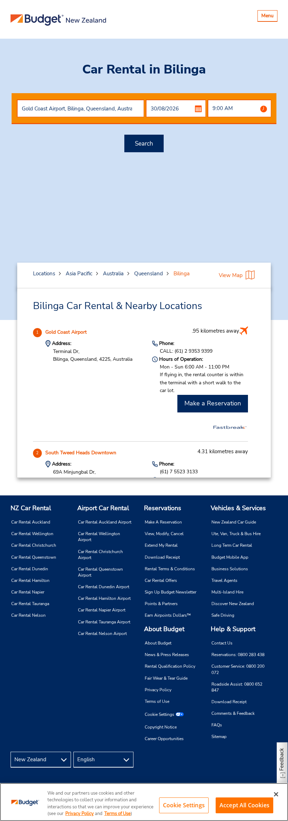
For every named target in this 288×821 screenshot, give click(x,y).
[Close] (276, 794)
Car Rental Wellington (32, 534)
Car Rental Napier (27, 592)
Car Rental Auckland (30, 522)
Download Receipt (162, 557)
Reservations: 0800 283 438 (237, 655)
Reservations (162, 508)
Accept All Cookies (244, 805)
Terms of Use (157, 701)
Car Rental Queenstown (33, 557)
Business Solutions (229, 569)
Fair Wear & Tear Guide (166, 678)
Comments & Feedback (233, 713)
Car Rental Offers (161, 580)
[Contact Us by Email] (269, 760)
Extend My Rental (161, 545)
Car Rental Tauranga (30, 604)
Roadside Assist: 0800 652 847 (236, 687)
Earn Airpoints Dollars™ (168, 615)
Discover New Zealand (232, 604)
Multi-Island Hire (227, 592)
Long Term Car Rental (231, 545)
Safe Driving (222, 615)
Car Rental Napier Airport (101, 610)
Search (144, 144)
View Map (231, 275)
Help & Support (233, 629)
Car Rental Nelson (28, 615)
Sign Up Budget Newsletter (170, 592)
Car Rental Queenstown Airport (100, 572)
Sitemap (219, 736)
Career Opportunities (164, 739)
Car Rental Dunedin (29, 569)
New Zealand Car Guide (233, 522)
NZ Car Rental (31, 508)
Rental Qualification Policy (170, 666)
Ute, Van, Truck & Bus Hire (236, 534)
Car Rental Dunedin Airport (103, 587)
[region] (144, 802)
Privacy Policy (158, 690)
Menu (269, 16)
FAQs (216, 725)
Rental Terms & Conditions (170, 569)
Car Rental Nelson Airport (102, 633)
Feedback (281, 759)
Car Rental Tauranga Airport (104, 622)
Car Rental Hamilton (30, 580)
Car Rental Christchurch (33, 545)
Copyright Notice (161, 727)
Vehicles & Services (238, 508)
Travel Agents (224, 580)
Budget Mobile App (229, 557)
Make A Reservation (163, 522)
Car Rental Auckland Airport (104, 522)
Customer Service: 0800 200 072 (237, 669)
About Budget (164, 629)
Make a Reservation (212, 403)
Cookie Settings (159, 714)
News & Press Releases (167, 655)
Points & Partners (161, 604)
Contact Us (222, 643)
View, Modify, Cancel (164, 534)
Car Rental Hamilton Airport (104, 598)
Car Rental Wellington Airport (99, 537)
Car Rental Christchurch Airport (100, 554)
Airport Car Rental (103, 508)
